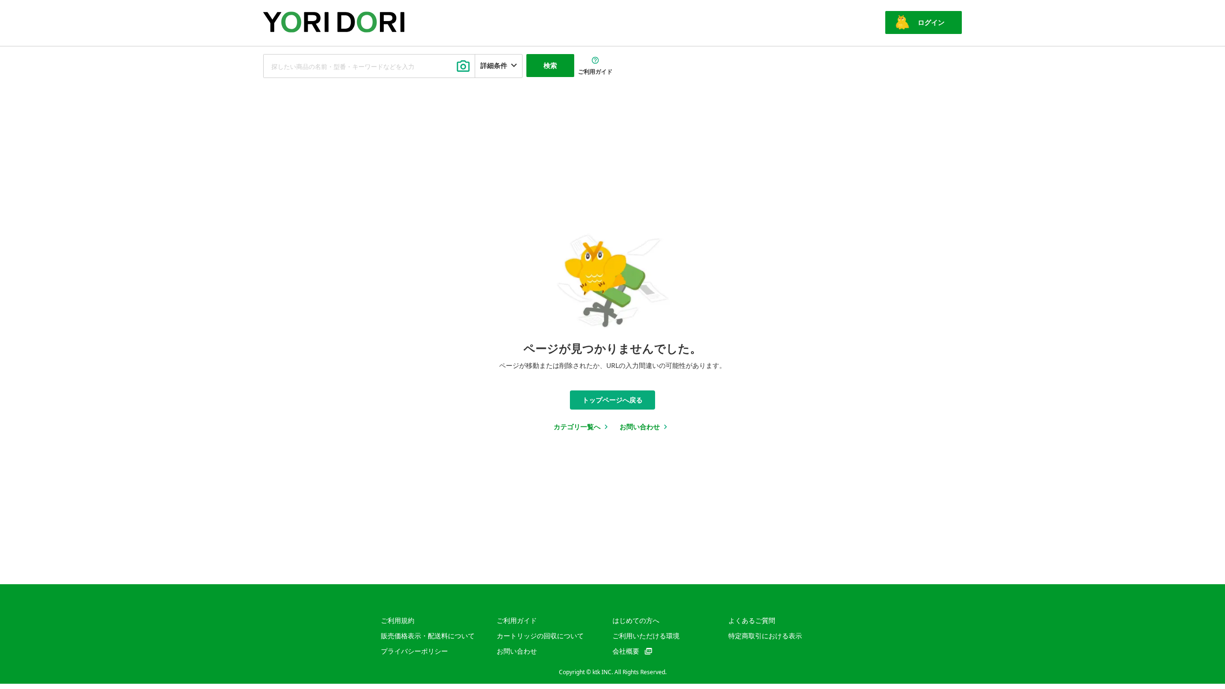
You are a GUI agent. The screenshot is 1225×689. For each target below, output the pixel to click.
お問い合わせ (517, 651)
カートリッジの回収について (540, 635)
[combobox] (369, 66)
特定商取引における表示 (765, 635)
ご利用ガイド (517, 620)
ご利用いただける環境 (645, 635)
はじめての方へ (635, 620)
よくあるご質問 (751, 620)
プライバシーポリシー (414, 651)
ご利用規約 (397, 620)
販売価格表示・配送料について (428, 635)
